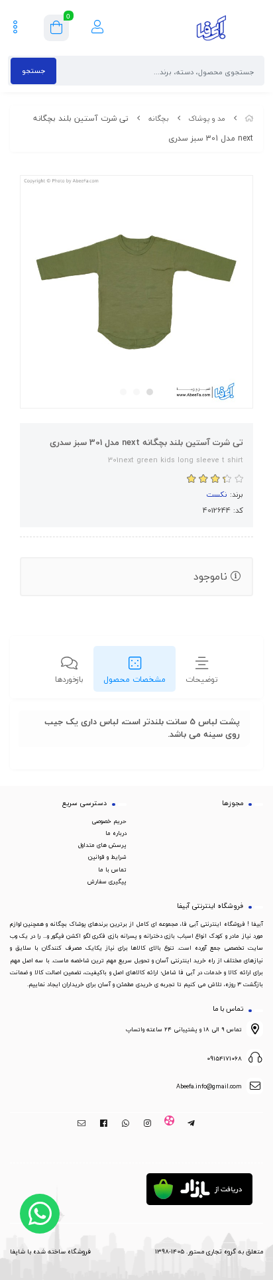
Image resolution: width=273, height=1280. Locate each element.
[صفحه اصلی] (249, 118)
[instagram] (147, 1123)
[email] (81, 1123)
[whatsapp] (125, 1123)
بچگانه (158, 118)
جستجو (33, 70)
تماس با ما (112, 869)
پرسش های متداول (102, 845)
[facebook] (103, 1123)
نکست (216, 494)
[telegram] (191, 1123)
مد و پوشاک (206, 118)
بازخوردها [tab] (69, 679)
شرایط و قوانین (107, 857)
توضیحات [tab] (202, 679)
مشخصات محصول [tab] (134, 679)
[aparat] (169, 1123)
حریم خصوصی (109, 821)
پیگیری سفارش (107, 881)
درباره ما (116, 833)
